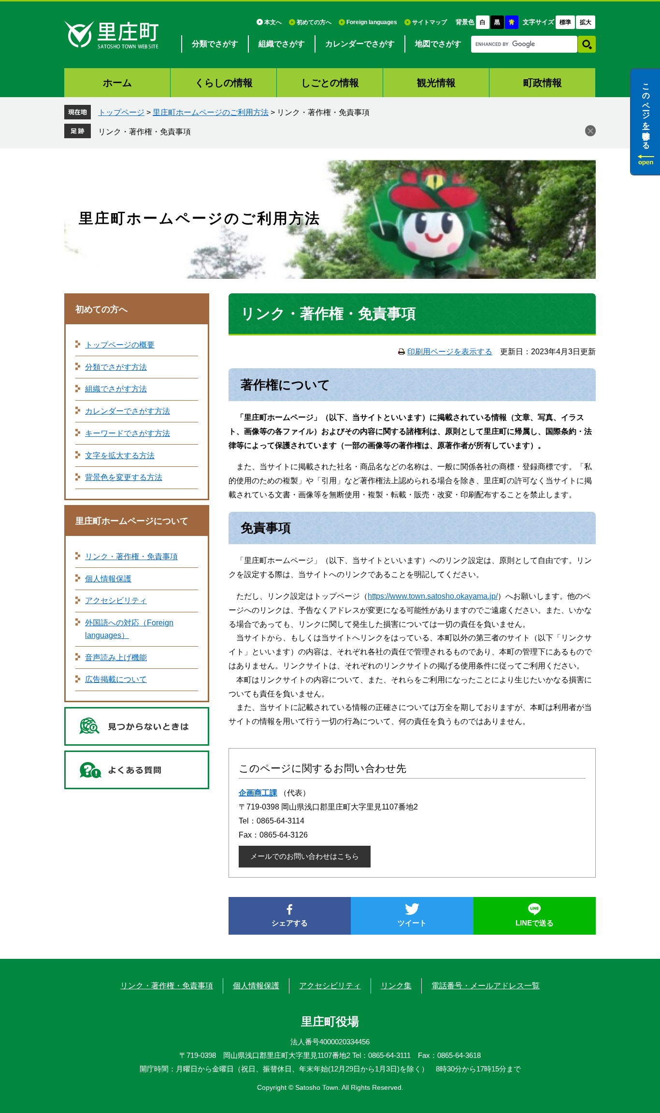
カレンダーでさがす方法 (127, 411)
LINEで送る (535, 923)
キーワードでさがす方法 (127, 433)
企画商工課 (258, 793)
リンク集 (396, 986)
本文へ (273, 22)
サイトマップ (429, 22)
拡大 (585, 22)
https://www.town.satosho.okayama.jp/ (433, 596)
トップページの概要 (120, 345)
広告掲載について (116, 679)
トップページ (121, 112)
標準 (565, 22)
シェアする (290, 923)
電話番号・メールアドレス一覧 (485, 986)
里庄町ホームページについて (131, 521)
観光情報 (436, 82)
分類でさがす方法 (116, 367)
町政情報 (542, 82)
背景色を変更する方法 (123, 477)
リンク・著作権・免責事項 (144, 132)
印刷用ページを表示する (449, 351)
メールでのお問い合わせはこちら (304, 856)
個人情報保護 (108, 579)
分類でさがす (215, 44)
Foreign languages (371, 22)
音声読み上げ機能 (116, 657)
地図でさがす (438, 44)
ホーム (117, 82)
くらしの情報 (224, 82)
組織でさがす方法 (116, 389)
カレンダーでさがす (360, 44)
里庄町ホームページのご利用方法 (211, 112)
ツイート (412, 923)
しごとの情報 (330, 82)
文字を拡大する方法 (120, 455)
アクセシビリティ (116, 600)
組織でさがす (281, 44)
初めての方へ (314, 22)
